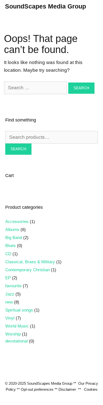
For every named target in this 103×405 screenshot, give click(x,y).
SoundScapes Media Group (45, 6)
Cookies (91, 389)
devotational (16, 341)
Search (18, 149)
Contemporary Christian (27, 270)
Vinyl (9, 318)
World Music (17, 326)
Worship (13, 334)
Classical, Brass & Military (30, 262)
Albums (12, 229)
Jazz (9, 294)
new (9, 302)
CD (8, 254)
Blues (10, 245)
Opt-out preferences (37, 389)
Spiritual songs (19, 310)
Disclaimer (67, 389)
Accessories (16, 221)
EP (8, 278)
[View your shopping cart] (99, 6)
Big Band (13, 237)
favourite (13, 286)
